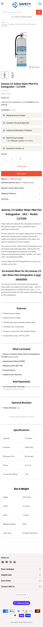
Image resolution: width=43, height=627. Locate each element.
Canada (20, 595)
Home (3, 22)
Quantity (4, 154)
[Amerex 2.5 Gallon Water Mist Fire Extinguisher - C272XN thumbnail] (4, 75)
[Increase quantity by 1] (20, 159)
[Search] (39, 12)
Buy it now (21, 173)
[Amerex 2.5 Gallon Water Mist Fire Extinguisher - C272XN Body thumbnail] (12, 75)
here (35, 289)
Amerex (6, 90)
